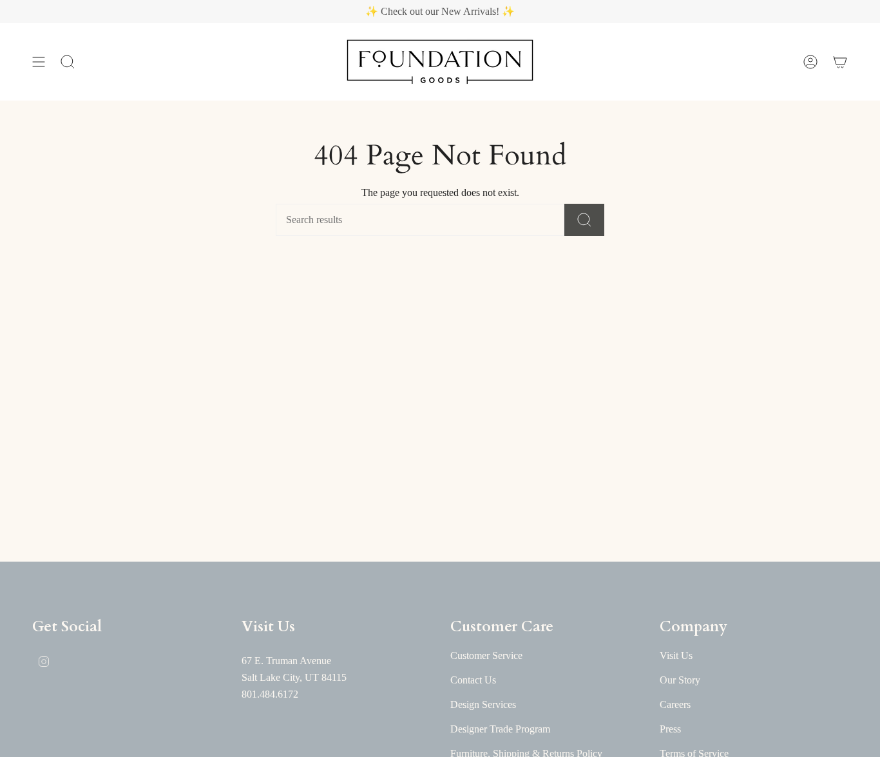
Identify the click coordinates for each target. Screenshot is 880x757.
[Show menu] (39, 62)
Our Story (680, 679)
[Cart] (840, 62)
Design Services (483, 704)
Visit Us (676, 655)
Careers (675, 704)
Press (670, 728)
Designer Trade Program (500, 728)
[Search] (584, 220)
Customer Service (486, 655)
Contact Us (473, 679)
